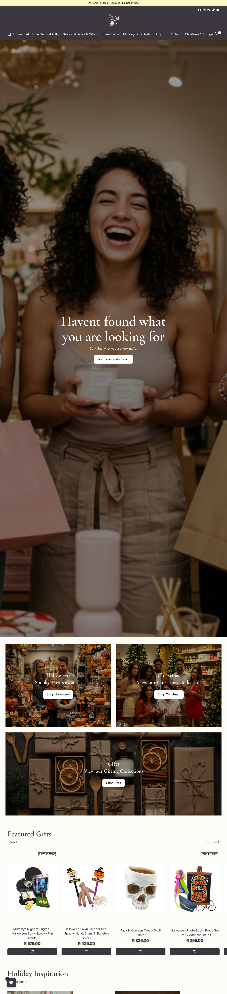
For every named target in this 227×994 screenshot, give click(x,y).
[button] (32, 951)
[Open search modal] (9, 34)
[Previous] (79, 3)
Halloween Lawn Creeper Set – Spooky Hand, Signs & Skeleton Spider (86, 933)
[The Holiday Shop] (113, 20)
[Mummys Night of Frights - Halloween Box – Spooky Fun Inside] (32, 888)
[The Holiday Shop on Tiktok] (213, 10)
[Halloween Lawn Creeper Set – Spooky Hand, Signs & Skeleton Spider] (86, 888)
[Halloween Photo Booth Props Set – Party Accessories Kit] (195, 888)
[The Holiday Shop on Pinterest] (208, 10)
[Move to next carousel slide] (217, 842)
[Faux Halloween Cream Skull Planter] (140, 888)
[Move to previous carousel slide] (208, 842)
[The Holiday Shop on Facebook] (199, 10)
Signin (210, 34)
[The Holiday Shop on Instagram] (204, 10)
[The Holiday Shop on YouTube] (218, 10)
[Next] (148, 3)
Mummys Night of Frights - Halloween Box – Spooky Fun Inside (32, 933)
